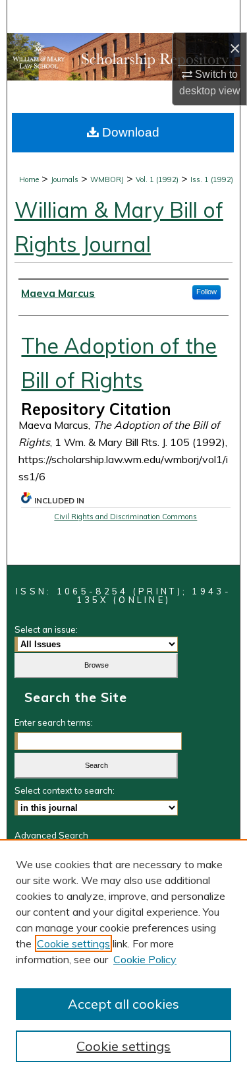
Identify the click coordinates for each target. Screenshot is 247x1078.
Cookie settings (73, 943)
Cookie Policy (145, 959)
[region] (123, 958)
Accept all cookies (123, 1004)
